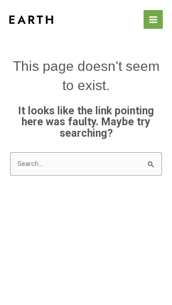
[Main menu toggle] (153, 19)
